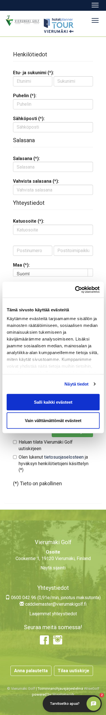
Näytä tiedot (76, 384)
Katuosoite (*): (28, 221)
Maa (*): (21, 265)
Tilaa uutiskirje (73, 670)
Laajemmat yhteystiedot (53, 613)
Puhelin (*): (24, 95)
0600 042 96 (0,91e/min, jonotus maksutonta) (55, 597)
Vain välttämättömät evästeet (53, 420)
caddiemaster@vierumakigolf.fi (55, 604)
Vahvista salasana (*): (36, 181)
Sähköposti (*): (29, 118)
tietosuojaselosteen (64, 457)
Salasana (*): (26, 158)
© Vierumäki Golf (21, 688)
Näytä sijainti (53, 568)
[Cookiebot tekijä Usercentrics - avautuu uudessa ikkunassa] (75, 289)
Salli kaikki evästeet (53, 401)
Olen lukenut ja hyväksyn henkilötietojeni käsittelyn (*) (53, 463)
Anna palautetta (31, 670)
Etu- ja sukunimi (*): (33, 72)
